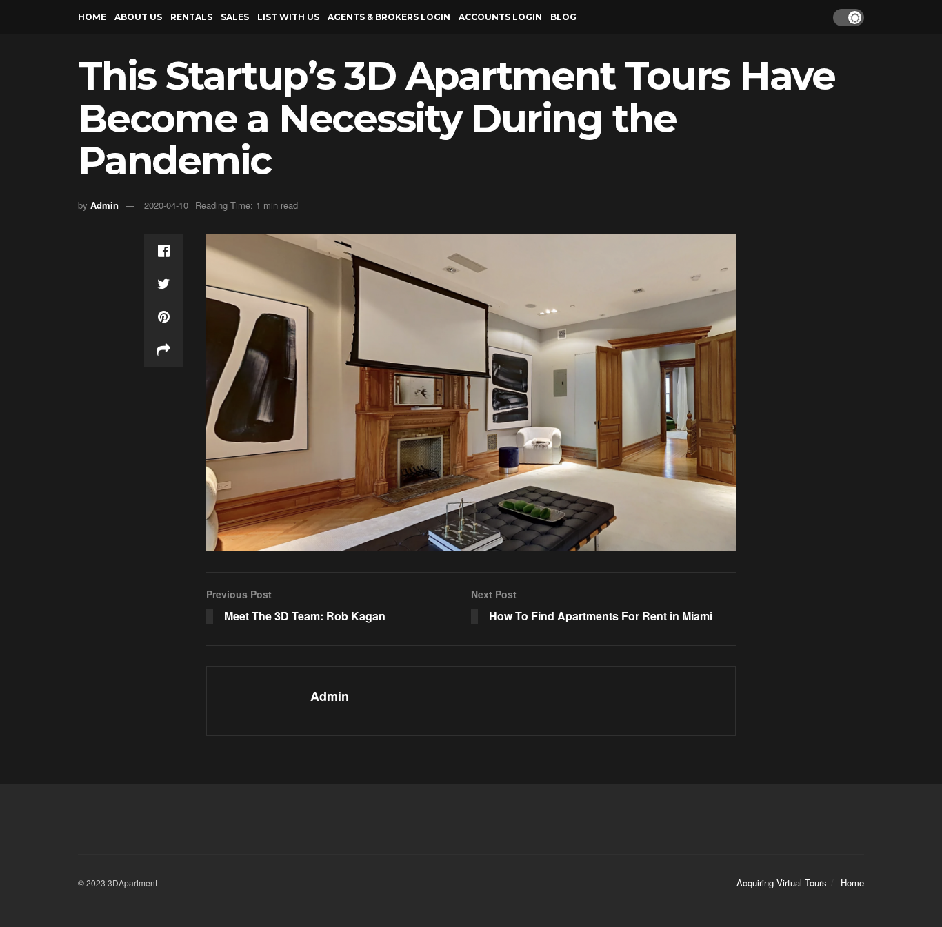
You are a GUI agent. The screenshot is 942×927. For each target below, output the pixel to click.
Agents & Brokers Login (389, 17)
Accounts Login (500, 17)
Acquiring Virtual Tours (781, 882)
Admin (104, 205)
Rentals (191, 17)
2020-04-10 (166, 205)
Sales (235, 17)
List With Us (288, 17)
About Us (138, 17)
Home (92, 17)
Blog (563, 17)
